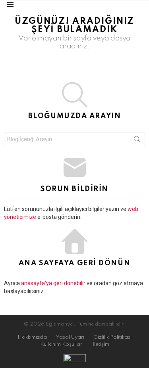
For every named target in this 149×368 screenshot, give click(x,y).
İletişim (101, 344)
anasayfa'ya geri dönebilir (54, 283)
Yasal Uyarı (70, 337)
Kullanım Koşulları (61, 344)
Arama (137, 141)
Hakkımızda (32, 337)
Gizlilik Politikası (112, 337)
